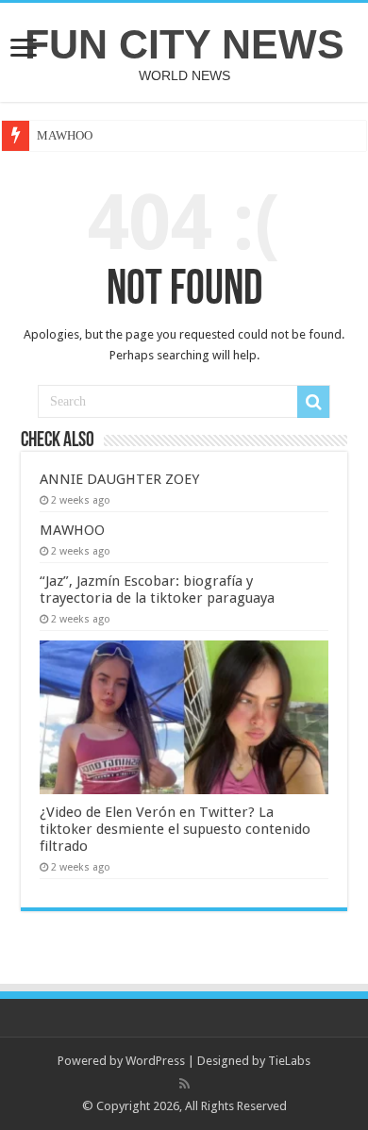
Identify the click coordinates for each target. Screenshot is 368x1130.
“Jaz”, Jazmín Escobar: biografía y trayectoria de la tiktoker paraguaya (157, 590)
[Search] (313, 402)
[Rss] (184, 1083)
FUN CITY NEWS (184, 44)
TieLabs (289, 1061)
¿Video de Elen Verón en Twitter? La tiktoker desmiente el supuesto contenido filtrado (175, 829)
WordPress (155, 1061)
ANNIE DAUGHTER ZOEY (119, 479)
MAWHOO (64, 135)
